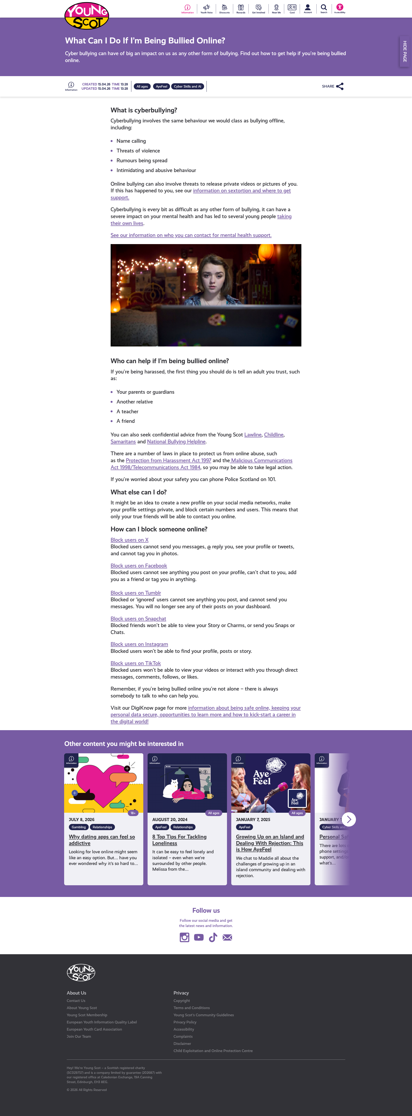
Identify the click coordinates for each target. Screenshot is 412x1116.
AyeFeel (161, 86)
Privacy (181, 993)
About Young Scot (82, 1008)
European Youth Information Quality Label (102, 1022)
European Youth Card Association (94, 1029)
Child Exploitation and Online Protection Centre (213, 1050)
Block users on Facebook (139, 566)
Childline (273, 435)
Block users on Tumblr (136, 593)
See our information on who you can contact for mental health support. (191, 235)
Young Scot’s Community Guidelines (204, 1015)
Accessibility (184, 1029)
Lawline (253, 435)
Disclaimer (182, 1043)
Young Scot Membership (87, 1015)
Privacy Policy (185, 1022)
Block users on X (130, 540)
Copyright (182, 1000)
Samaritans (123, 442)
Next (349, 819)
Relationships (102, 827)
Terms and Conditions (192, 1008)
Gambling (79, 827)
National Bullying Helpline (176, 442)
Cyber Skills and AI (187, 86)
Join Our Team (79, 1036)
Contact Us (76, 1000)
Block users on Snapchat (138, 619)
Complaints (183, 1036)
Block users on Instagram (139, 644)
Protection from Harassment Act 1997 (168, 460)
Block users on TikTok (136, 663)
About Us (76, 993)
